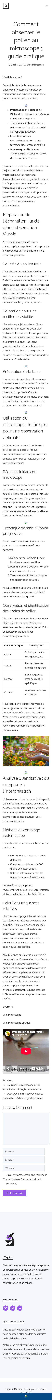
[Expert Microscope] (6, 5)
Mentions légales (27, 1389)
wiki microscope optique (16, 1022)
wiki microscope (12, 1014)
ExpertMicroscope (35, 64)
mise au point (38, 127)
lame (6, 383)
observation (29, 346)
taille (21, 144)
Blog (9, 1080)
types (37, 703)
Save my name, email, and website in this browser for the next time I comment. (26, 1179)
